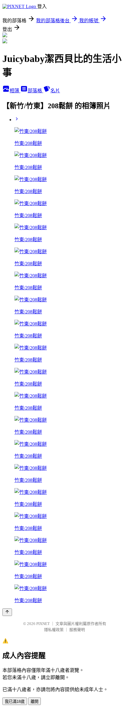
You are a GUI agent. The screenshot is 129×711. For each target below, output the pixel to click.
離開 (34, 701)
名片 (55, 90)
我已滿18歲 (15, 701)
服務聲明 (77, 629)
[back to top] (7, 612)
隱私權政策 (54, 629)
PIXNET (43, 623)
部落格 (35, 90)
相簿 (15, 90)
